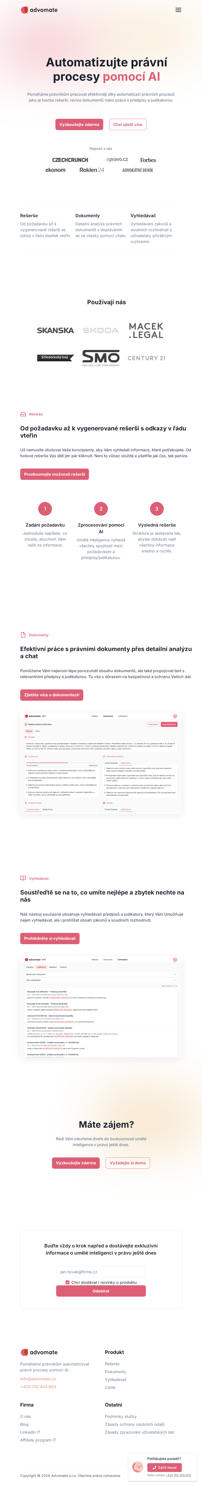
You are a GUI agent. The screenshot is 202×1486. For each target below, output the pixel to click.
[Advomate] (39, 10)
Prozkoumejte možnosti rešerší (54, 474)
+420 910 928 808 (178, 1475)
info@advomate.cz (38, 1378)
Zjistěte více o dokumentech (51, 694)
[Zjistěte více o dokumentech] (51, 689)
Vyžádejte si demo (128, 1162)
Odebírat (101, 1291)
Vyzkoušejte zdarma (79, 124)
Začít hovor (167, 1467)
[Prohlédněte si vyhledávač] (50, 933)
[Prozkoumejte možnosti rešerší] (54, 469)
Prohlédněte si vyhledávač (50, 938)
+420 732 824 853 (38, 1386)
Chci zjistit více (127, 124)
